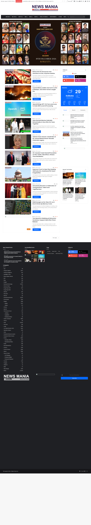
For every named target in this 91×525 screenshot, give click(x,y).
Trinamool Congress (50, 253)
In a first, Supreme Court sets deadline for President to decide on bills (78, 127)
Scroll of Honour (7, 349)
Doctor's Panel (7, 285)
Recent (73, 110)
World (5, 370)
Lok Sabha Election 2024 (9, 328)
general (5, 309)
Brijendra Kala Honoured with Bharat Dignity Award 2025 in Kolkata (77, 116)
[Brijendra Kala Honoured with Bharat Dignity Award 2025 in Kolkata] (66, 116)
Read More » (36, 81)
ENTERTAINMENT (53, 16)
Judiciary (6, 312)
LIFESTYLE (20, 16)
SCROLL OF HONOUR (43, 16)
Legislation (7, 314)
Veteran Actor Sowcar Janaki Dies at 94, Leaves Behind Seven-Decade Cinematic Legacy (44, 138)
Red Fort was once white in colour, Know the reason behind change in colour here (78, 133)
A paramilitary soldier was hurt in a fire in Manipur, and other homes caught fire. (45, 89)
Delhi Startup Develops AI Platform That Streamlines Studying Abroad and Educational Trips (78, 140)
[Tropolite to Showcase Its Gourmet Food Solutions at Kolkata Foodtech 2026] (28, 256)
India (5, 322)
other (5, 332)
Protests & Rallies (8, 357)
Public (5, 343)
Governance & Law (7, 310)
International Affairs (9, 341)
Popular (65, 110)
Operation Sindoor (7, 330)
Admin (34, 69)
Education (6, 293)
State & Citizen (7, 353)
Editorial (5, 291)
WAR (5, 366)
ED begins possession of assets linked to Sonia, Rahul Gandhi (78, 121)
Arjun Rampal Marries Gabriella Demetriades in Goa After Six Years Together (44, 122)
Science (5, 347)
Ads (4, 268)
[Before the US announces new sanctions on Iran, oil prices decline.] (28, 252)
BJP (4, 278)
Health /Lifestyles (7, 318)
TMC (59, 251)
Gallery (6, 303)
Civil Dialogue (7, 355)
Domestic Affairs (8, 339)
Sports (5, 351)
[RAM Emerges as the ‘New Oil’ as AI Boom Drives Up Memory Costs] (35, 256)
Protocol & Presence (9, 359)
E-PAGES (60, 16)
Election (5, 295)
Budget (5, 282)
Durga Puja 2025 (7, 289)
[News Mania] (45, 8)
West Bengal (6, 368)
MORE (65, 16)
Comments (82, 110)
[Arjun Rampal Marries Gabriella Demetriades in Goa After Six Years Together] (68, 190)
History (5, 320)
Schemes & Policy (8, 316)
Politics (5, 337)
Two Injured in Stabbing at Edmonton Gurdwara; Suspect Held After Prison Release (44, 220)
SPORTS (35, 16)
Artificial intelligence (8, 272)
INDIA (26, 16)
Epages (5, 301)
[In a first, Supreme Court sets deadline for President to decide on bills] (66, 128)
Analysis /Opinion (7, 270)
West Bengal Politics (59, 253)
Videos (6, 305)
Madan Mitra (54, 251)
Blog (5, 280)
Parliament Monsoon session (9, 334)
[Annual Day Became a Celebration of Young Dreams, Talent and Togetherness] (41, 252)
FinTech (5, 307)
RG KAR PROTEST (7, 345)
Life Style (48, 251)
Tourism (5, 360)
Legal (5, 326)
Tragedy (5, 362)
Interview (6, 324)
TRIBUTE (5, 364)
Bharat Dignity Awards (8, 276)
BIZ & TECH (14, 16)
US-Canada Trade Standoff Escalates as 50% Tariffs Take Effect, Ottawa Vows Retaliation (45, 154)
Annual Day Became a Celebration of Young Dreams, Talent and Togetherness (44, 187)
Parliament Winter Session (9, 335)
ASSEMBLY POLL (7, 274)
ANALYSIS (7, 16)
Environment (6, 299)
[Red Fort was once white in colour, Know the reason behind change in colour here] (66, 134)
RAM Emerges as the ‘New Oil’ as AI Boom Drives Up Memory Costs (43, 203)
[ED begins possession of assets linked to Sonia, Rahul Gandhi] (66, 122)
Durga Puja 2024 (7, 287)
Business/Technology (8, 284)
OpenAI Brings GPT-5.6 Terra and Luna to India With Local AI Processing (36, 1)
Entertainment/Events (8, 297)
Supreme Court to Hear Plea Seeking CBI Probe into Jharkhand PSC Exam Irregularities (44, 171)
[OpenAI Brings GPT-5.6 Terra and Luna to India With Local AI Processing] (80, 175)
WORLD (30, 16)
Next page (55, 237)
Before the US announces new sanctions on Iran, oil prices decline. (44, 72)
